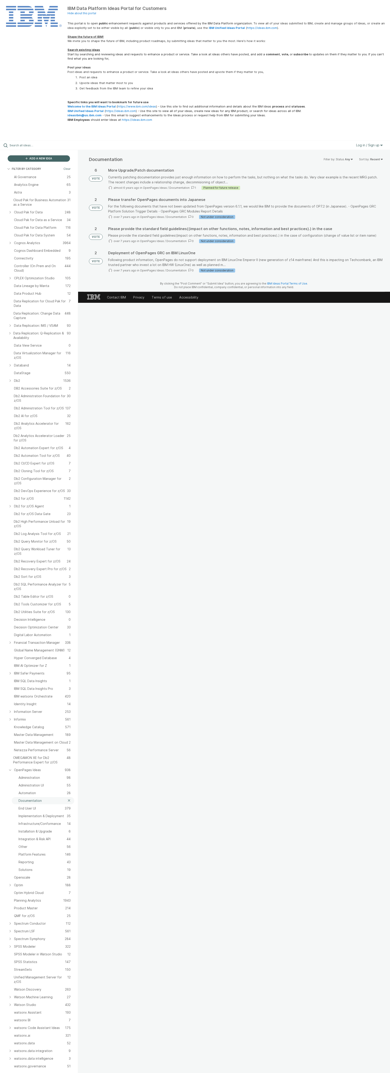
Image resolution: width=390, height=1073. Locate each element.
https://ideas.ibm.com (262, 28)
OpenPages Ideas (155, 187)
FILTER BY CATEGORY (26, 168)
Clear (67, 168)
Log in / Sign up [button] (368, 145)
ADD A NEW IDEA (40, 158)
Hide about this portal (81, 13)
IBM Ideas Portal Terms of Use (287, 283)
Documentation (179, 187)
